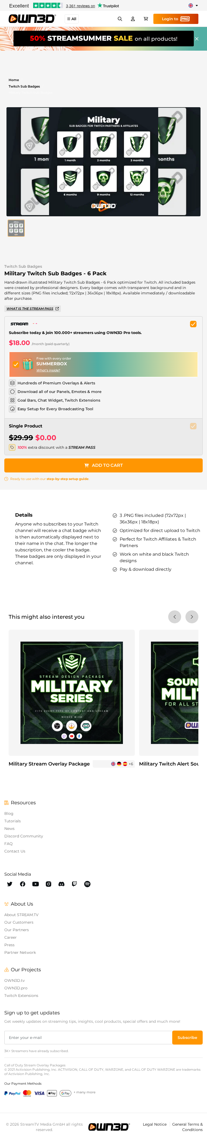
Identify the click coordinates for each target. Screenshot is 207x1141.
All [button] (73, 18)
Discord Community (23, 836)
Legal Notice (155, 1124)
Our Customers (18, 922)
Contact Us (14, 851)
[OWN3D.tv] (109, 1127)
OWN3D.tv (14, 980)
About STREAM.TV (21, 914)
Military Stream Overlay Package (49, 764)
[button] (16, 228)
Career (10, 937)
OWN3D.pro (15, 988)
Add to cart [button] (107, 465)
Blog (8, 813)
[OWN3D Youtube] (35, 884)
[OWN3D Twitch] (74, 884)
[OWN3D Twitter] (9, 884)
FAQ (8, 843)
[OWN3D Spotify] (87, 884)
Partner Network (20, 952)
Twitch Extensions (21, 995)
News (9, 828)
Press (9, 944)
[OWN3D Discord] (61, 884)
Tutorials (12, 821)
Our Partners (16, 929)
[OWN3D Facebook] (22, 884)
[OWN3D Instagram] (48, 884)
